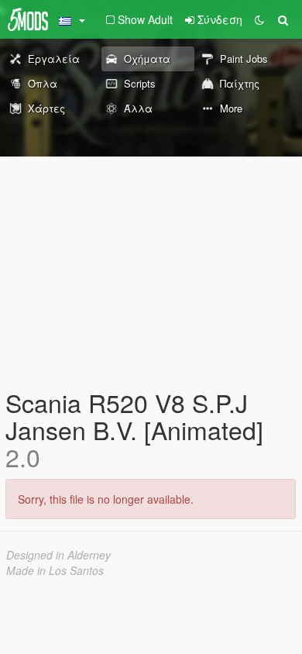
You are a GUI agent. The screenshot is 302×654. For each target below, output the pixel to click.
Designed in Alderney (58, 555)
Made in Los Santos (55, 570)
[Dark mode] (259, 19)
